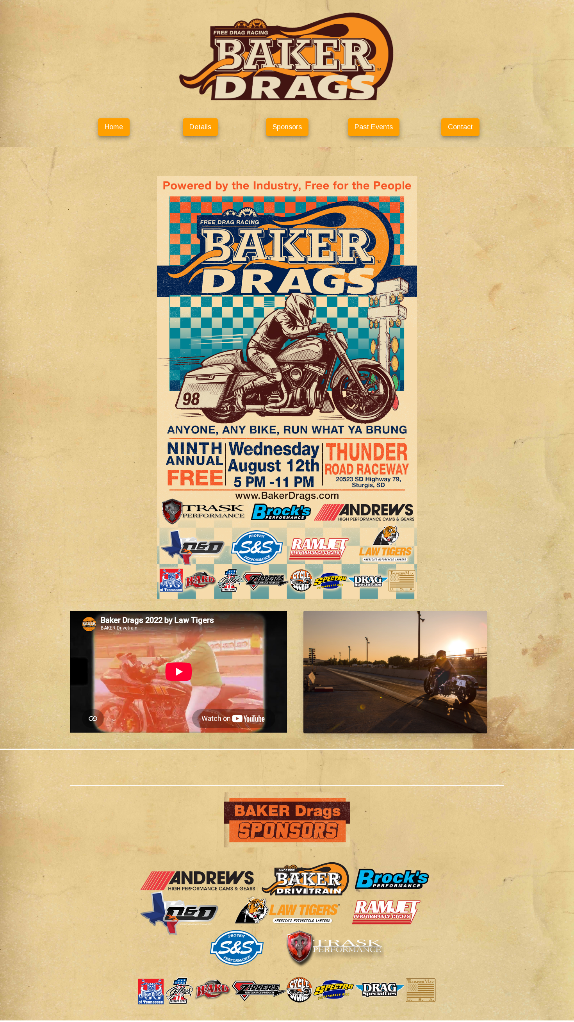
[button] (114, 127)
